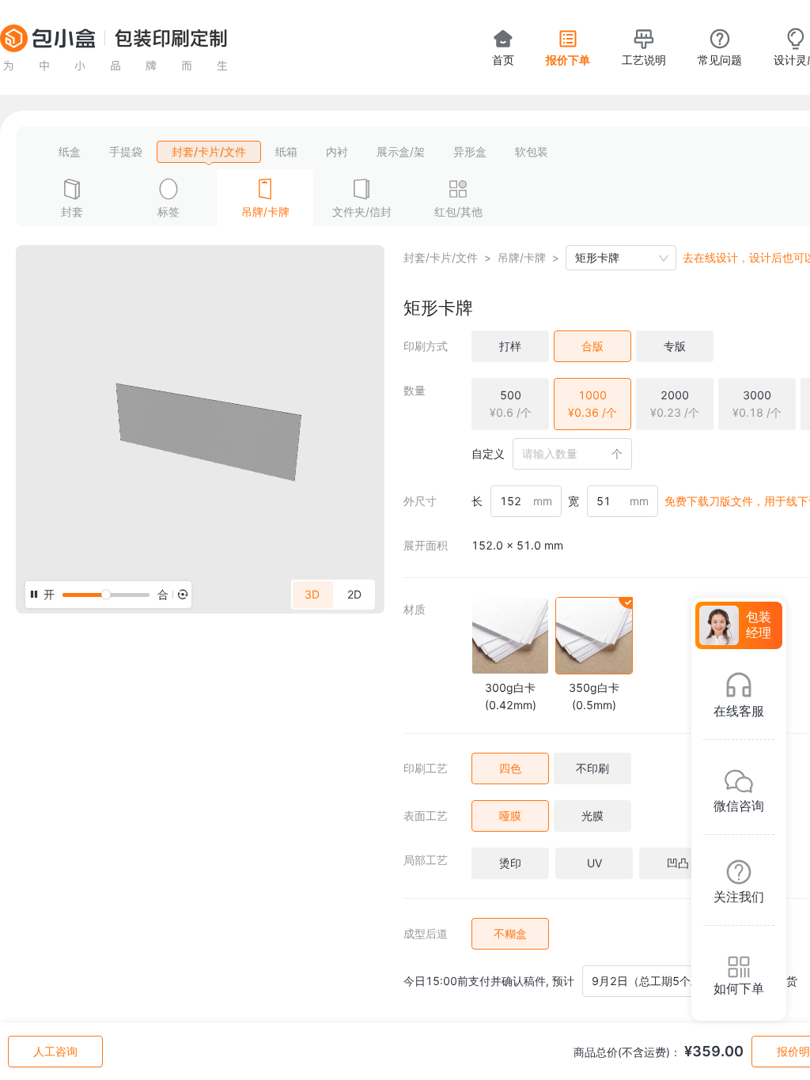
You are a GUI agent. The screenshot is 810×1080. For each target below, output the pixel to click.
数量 (414, 390)
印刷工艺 (425, 768)
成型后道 (425, 933)
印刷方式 (425, 346)
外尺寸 (420, 501)
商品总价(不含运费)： (627, 1052)
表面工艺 (425, 815)
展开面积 (425, 545)
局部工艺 (425, 860)
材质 (414, 609)
